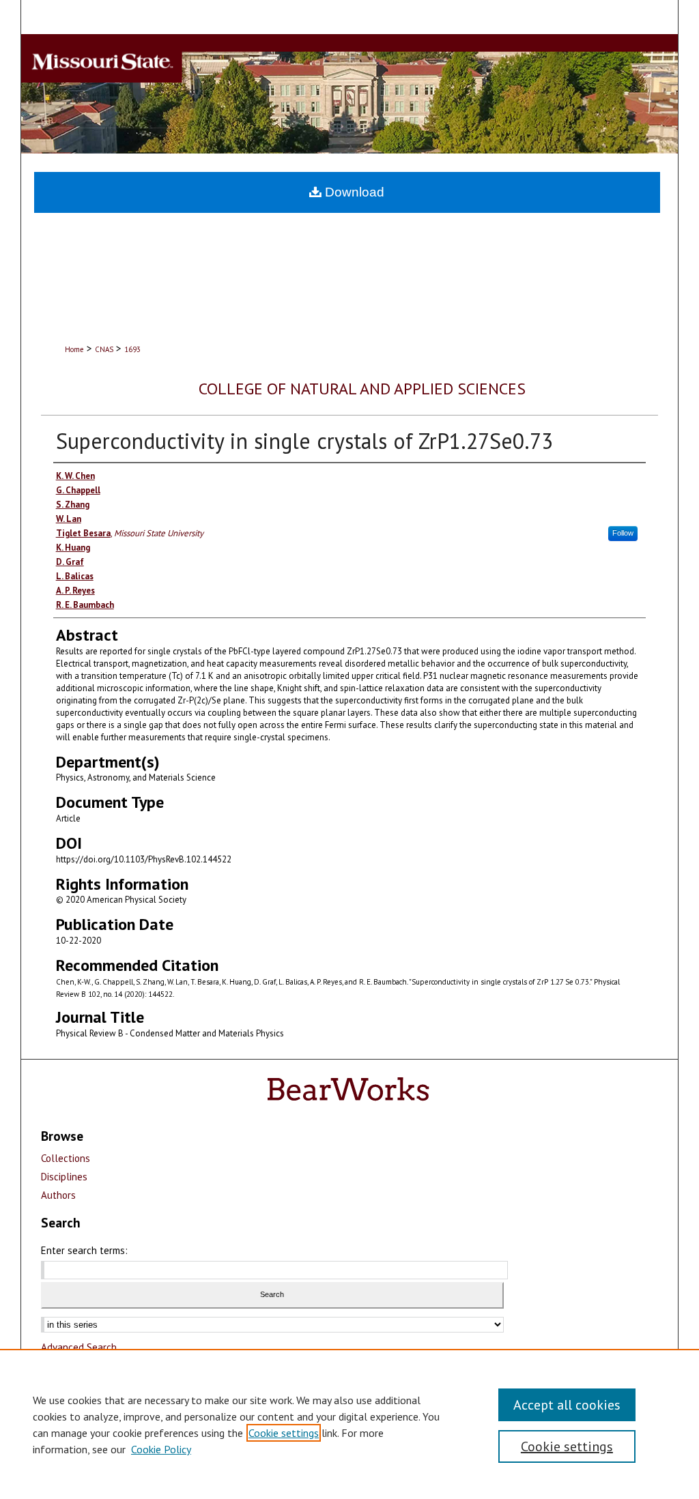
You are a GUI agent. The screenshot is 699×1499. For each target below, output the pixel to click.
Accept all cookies (566, 1405)
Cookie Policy (161, 1449)
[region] (349, 1424)
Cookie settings (283, 1433)
